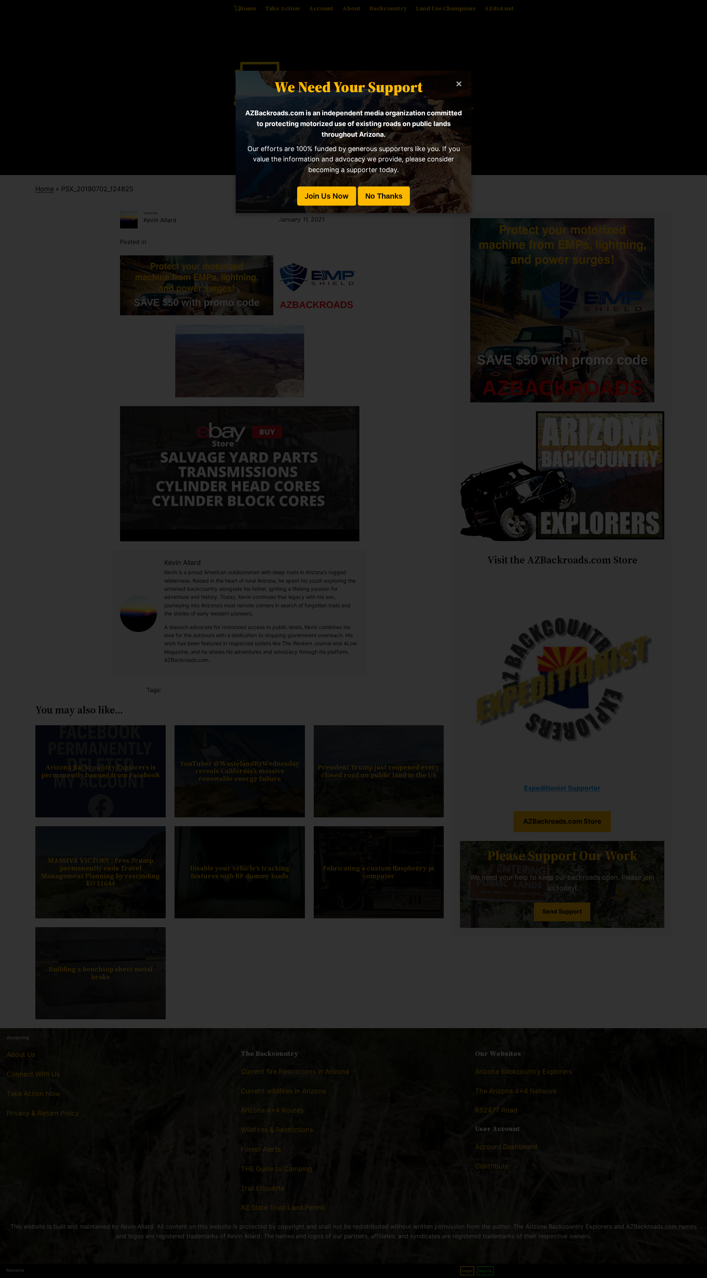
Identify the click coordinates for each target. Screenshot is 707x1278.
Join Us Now (327, 196)
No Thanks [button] (383, 196)
